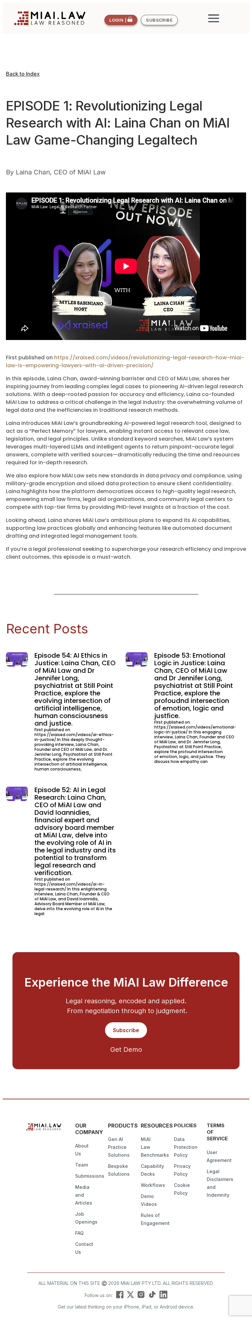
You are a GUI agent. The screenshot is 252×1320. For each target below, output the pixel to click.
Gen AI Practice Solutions (119, 1147)
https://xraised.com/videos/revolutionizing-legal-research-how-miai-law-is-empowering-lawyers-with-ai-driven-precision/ (125, 361)
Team (81, 1165)
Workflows (153, 1185)
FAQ (79, 1233)
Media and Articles (83, 1195)
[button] (213, 18)
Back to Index (23, 73)
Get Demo (126, 1049)
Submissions (89, 1176)
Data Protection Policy (186, 1147)
